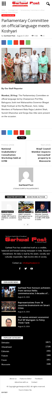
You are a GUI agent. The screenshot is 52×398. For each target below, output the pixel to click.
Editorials (5, 351)
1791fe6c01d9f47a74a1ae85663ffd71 (26, 188)
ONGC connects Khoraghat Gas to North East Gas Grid (25, 217)
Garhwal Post (9, 36)
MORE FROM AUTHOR (36, 197)
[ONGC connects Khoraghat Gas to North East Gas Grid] (26, 207)
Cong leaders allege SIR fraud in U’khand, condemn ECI (8, 217)
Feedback (38, 378)
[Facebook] (20, 269)
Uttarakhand (6, 347)
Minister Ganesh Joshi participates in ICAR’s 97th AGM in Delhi (42, 217)
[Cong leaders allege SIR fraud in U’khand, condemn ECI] (9, 207)
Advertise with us (21, 382)
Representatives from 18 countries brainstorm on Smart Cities (34, 305)
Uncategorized (8, 15)
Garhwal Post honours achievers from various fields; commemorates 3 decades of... (34, 290)
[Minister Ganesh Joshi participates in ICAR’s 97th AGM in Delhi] (43, 207)
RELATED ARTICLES (15, 197)
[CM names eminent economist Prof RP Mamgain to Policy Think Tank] (8, 321)
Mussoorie (5, 364)
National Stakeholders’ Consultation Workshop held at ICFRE (11, 154)
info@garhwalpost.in (31, 263)
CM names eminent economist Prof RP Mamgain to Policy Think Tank (33, 320)
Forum (4, 360)
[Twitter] (26, 269)
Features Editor (26, 378)
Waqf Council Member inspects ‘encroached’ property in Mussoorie (41, 154)
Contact (34, 382)
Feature (4, 356)
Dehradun (5, 343)
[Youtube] (32, 269)
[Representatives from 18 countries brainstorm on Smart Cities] (8, 306)
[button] (47, 4)
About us (13, 378)
